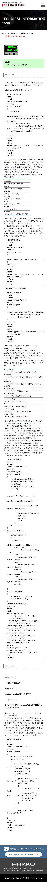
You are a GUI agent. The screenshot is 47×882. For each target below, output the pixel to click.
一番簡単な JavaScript (26, 33)
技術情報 (13, 33)
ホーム (4, 33)
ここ (6, 160)
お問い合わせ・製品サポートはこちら (23, 854)
